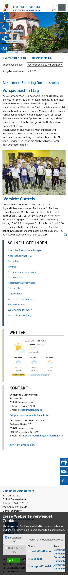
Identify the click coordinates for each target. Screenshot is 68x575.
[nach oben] (64, 483)
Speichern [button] (13, 560)
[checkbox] (6, 537)
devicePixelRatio (41, 551)
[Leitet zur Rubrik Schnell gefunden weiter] (4, 27)
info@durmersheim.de (30, 409)
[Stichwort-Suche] (54, 10)
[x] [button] (23, 560)
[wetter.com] (18, 375)
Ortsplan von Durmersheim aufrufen (29, 415)
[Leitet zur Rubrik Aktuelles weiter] (4, 17)
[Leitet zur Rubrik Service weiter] (4, 38)
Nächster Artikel (41, 57)
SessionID (36, 558)
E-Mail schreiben (12, 510)
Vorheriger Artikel (14, 57)
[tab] (14, 539)
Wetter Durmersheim (34, 340)
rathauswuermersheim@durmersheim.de (41, 435)
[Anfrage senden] (64, 474)
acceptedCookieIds (42, 566)
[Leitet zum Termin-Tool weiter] (4, 48)
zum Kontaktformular (21, 444)
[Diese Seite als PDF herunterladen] (64, 465)
